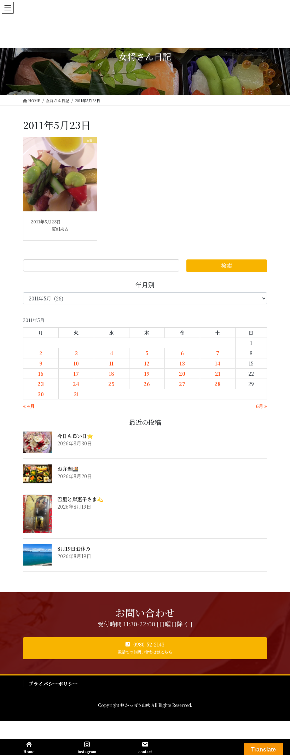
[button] (145, 648)
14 (217, 363)
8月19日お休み (74, 548)
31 (76, 394)
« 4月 (29, 406)
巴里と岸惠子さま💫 (80, 499)
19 (147, 373)
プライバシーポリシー (53, 683)
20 (182, 373)
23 (40, 383)
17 (76, 373)
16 (41, 373)
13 (182, 363)
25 (111, 383)
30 (40, 394)
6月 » (261, 406)
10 (76, 363)
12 (147, 363)
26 (147, 383)
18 (111, 373)
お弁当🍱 (67, 468)
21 (217, 373)
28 (217, 383)
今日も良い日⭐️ (75, 435)
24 (76, 383)
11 (111, 363)
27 (182, 383)
